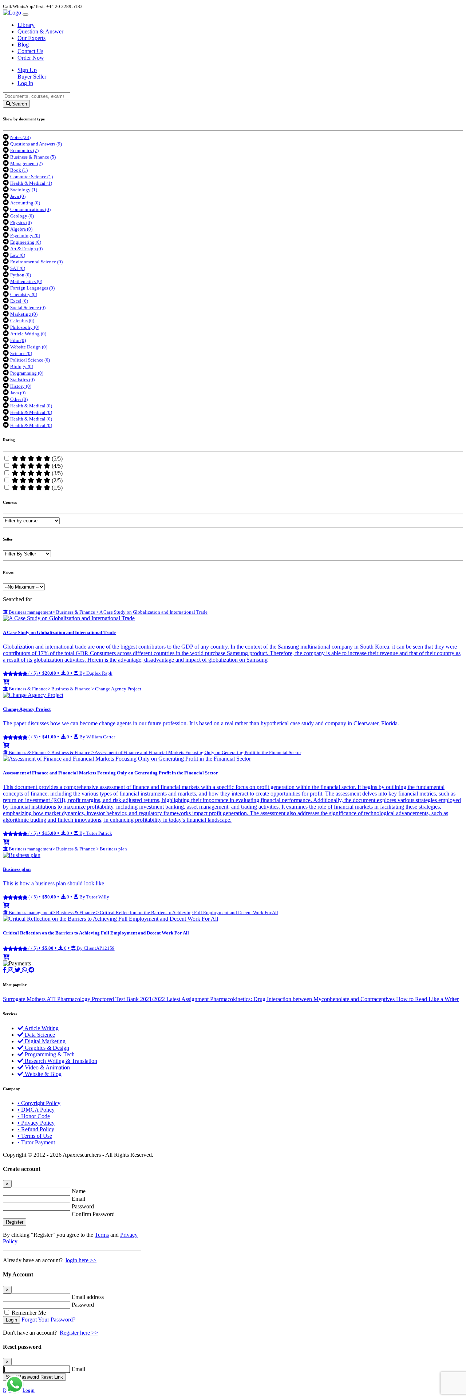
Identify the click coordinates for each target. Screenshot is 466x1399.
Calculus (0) (22, 320)
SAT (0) (17, 268)
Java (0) (17, 196)
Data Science (39, 1035)
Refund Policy (35, 1129)
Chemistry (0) (23, 294)
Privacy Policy (36, 1123)
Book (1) (19, 170)
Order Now (30, 58)
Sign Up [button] (27, 70)
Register (14, 1222)
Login (11, 1320)
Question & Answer (40, 31)
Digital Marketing (44, 1041)
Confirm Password (93, 1214)
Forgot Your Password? (48, 1319)
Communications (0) (30, 209)
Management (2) (26, 163)
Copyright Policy (38, 1103)
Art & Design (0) (26, 248)
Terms (102, 1235)
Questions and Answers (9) (36, 144)
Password (83, 1206)
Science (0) (21, 353)
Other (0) (19, 399)
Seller (39, 76)
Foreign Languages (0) (32, 288)
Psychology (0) (25, 235)
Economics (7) (24, 150)
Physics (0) (21, 222)
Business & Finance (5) (33, 157)
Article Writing (41, 1028)
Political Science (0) (30, 360)
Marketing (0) (23, 314)
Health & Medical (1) (31, 183)
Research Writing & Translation (60, 1061)
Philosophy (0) (24, 327)
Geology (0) (22, 216)
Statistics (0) (22, 379)
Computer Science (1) (31, 176)
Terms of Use (34, 1136)
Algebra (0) (21, 229)
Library (26, 25)
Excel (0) (19, 301)
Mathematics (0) (26, 281)
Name (79, 1191)
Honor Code (33, 1116)
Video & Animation (46, 1067)
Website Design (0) (28, 347)
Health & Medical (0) (31, 405)
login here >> (81, 1260)
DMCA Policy (36, 1110)
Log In (25, 83)
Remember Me (29, 1313)
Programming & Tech (49, 1054)
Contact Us (30, 51)
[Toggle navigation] (25, 14)
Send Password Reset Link (34, 1377)
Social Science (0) (28, 307)
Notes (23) (20, 137)
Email (78, 1199)
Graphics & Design (46, 1048)
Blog (23, 44)
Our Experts (31, 38)
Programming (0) (26, 373)
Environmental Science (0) (36, 261)
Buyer (24, 76)
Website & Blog (42, 1074)
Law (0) (17, 255)
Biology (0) (21, 366)
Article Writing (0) (28, 333)
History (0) (20, 386)
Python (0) (20, 275)
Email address (88, 1297)
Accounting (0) (25, 203)
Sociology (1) (23, 189)
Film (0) (18, 340)
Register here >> (79, 1333)
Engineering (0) (25, 242)
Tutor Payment (36, 1142)
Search (19, 104)
